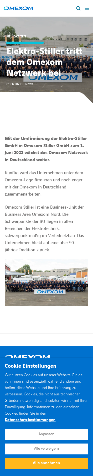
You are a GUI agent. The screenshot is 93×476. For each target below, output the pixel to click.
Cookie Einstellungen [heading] (30, 366)
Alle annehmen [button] (46, 463)
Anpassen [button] (46, 434)
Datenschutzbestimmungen (30, 419)
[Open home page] (18, 8)
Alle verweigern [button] (46, 448)
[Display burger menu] (87, 8)
